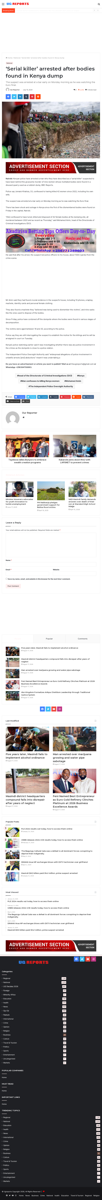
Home (9, 58)
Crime (5, 1023)
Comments (82, 639)
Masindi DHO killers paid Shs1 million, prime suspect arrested (49, 873)
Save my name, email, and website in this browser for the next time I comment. (39, 579)
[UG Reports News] (18, 4)
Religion (6, 1031)
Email (8, 570)
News (5, 1007)
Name (9, 560)
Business (6, 1035)
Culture (6, 1039)
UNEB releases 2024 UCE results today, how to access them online (52, 840)
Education (7, 999)
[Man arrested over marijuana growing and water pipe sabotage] (12, 673)
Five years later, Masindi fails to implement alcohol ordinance (49, 648)
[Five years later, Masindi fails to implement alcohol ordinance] (12, 651)
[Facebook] (8, 96)
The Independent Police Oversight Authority (51, 386)
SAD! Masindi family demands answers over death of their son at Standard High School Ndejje (82, 503)
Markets (6, 1063)
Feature (6, 1015)
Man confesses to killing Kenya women (40, 381)
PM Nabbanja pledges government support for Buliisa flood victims (48, 504)
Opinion (6, 1027)
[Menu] (3, 5)
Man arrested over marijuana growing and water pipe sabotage (40, 10)
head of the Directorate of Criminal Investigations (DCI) (45, 375)
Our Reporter (15, 90)
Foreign (6, 990)
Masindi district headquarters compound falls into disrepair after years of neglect (25, 800)
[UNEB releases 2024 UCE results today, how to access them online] (12, 843)
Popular (49, 639)
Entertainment (9, 1055)
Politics (6, 1047)
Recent (18, 639)
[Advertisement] (51, 32)
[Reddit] (38, 96)
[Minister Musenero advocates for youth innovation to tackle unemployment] (19, 489)
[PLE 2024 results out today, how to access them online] (12, 832)
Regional (6, 978)
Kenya (81, 375)
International (8, 1019)
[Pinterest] (32, 96)
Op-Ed (6, 1011)
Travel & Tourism (10, 1043)
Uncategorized (9, 1059)
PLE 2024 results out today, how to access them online (46, 829)
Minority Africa (9, 995)
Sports (6, 1051)
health (5, 1003)
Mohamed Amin (73, 381)
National (17, 58)
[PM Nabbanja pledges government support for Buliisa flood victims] (51, 490)
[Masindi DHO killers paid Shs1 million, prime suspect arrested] (12, 876)
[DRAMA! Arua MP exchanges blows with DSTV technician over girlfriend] (12, 865)
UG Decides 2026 (10, 986)
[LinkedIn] (20, 96)
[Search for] (99, 5)
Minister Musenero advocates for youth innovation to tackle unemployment (19, 501)
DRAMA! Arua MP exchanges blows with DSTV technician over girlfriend (54, 862)
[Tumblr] (26, 96)
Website (56, 570)
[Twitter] (14, 96)
